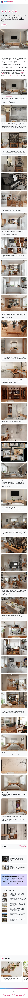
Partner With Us (8, 995)
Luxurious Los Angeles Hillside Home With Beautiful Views (17, 914)
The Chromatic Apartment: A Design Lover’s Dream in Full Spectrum (17, 894)
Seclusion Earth (9, 96)
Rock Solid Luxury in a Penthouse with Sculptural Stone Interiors (18, 899)
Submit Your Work (19, 995)
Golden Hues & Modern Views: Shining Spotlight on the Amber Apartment (17, 904)
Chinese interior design (13, 75)
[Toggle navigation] (25, 2)
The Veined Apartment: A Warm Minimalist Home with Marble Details (17, 919)
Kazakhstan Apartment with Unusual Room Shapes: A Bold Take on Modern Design (17, 909)
